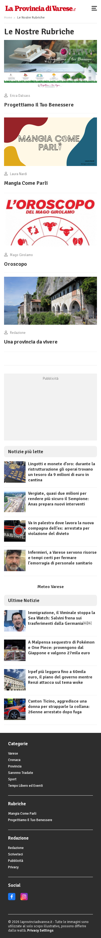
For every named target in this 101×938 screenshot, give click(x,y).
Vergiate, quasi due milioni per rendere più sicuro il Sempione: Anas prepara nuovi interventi (58, 499)
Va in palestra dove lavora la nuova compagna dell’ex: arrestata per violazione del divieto (61, 528)
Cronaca (14, 760)
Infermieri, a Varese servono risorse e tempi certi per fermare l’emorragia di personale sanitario (62, 558)
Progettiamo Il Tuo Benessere (39, 104)
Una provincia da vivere (31, 341)
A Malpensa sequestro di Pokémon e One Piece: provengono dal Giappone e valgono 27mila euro (61, 648)
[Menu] (96, 8)
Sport (12, 779)
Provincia (15, 766)
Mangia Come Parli (26, 183)
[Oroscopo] (50, 247)
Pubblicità (15, 861)
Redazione (16, 848)
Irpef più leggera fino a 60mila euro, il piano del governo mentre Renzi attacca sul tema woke (60, 677)
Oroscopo (15, 264)
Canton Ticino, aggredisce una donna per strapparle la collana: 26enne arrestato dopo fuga (59, 707)
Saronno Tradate (20, 773)
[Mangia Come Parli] (50, 166)
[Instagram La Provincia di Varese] (24, 899)
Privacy (13, 867)
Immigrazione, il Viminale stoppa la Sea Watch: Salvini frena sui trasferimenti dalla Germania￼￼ (61, 618)
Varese (13, 753)
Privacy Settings (40, 930)
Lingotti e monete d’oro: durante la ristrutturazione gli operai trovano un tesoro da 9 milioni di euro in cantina (61, 472)
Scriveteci (15, 854)
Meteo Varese (50, 586)
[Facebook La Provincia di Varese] (11, 899)
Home (8, 18)
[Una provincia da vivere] (50, 324)
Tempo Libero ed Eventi (25, 786)
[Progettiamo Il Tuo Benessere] (50, 87)
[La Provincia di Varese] (40, 8)
